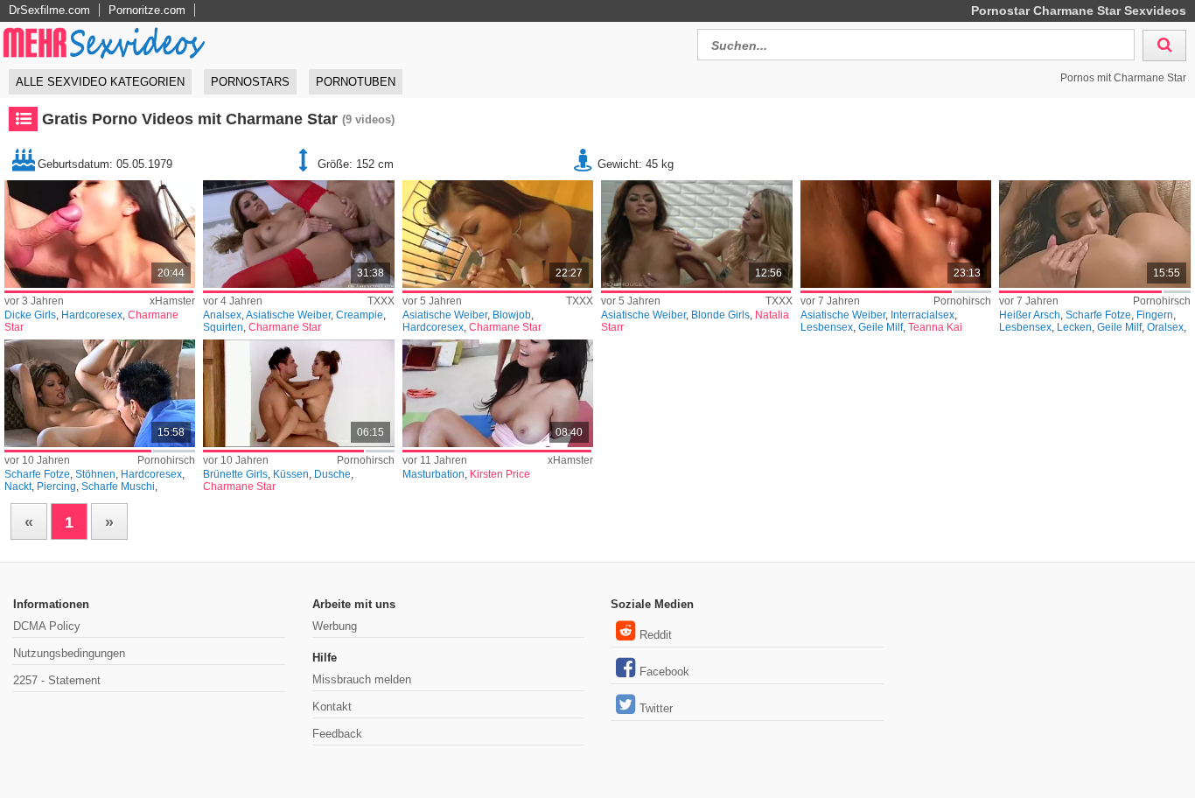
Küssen (291, 474)
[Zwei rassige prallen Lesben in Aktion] (895, 234)
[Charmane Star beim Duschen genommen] (298, 393)
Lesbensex (826, 327)
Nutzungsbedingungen (69, 653)
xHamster (172, 301)
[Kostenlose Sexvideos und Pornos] (105, 42)
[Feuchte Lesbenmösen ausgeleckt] (1094, 234)
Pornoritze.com (146, 10)
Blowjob (512, 315)
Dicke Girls (30, 315)
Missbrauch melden (361, 679)
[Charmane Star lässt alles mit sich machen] (99, 393)
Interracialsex (922, 315)
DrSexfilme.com (49, 10)
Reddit (655, 634)
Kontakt (332, 706)
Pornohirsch (962, 301)
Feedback (337, 733)
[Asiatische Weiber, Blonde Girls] (696, 234)
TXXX (381, 301)
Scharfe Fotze (1098, 315)
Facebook (664, 671)
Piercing (56, 486)
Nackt (17, 486)
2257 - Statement (57, 680)
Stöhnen (95, 474)
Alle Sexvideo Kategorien (100, 81)
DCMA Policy (46, 626)
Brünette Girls (235, 474)
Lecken (1074, 327)
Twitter (656, 708)
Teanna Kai (935, 327)
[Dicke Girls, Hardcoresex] (99, 234)
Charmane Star (284, 327)
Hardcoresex (91, 315)
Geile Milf (880, 327)
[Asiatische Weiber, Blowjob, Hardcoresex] (497, 234)
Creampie (359, 315)
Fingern (1154, 315)
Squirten (223, 327)
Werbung (334, 626)
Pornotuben (355, 81)
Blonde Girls (720, 315)
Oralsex (1165, 327)
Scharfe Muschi (118, 486)
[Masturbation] (497, 393)
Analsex (222, 315)
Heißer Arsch (1029, 315)
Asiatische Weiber (288, 315)
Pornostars (250, 81)
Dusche (332, 474)
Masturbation (433, 474)
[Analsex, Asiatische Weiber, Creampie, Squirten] (298, 234)
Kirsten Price (500, 474)
